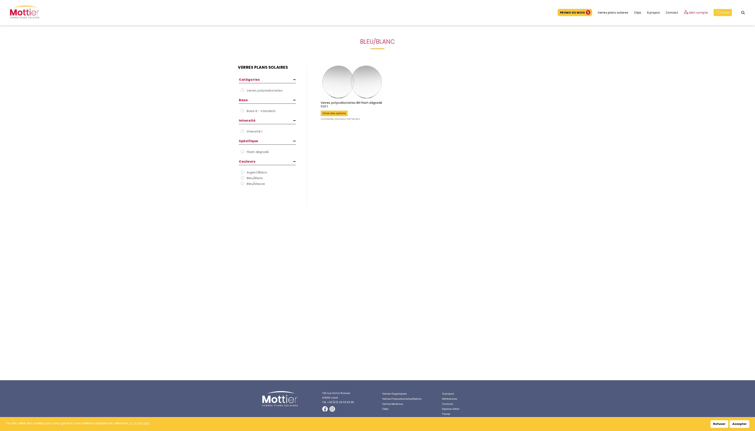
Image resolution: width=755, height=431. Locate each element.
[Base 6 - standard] (243, 110)
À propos (653, 13)
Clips (637, 13)
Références (449, 399)
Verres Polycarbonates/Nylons (402, 399)
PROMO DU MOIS (572, 13)
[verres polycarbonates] (243, 90)
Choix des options (334, 113)
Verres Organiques (394, 394)
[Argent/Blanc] (243, 172)
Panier (725, 13)
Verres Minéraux (392, 404)
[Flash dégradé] (243, 151)
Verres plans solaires (613, 13)
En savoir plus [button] (140, 423)
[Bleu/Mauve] (243, 183)
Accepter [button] (739, 424)
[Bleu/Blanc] (243, 177)
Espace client (450, 409)
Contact (672, 13)
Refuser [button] (719, 424)
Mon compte (698, 13)
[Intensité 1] (243, 131)
